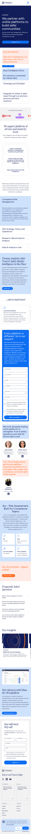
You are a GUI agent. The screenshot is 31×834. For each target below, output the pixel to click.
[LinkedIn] (7, 779)
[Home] (7, 3)
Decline (18, 828)
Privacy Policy (10, 824)
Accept (25, 828)
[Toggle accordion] (28, 200)
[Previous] (24, 630)
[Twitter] (3, 779)
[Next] (27, 630)
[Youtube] (10, 779)
